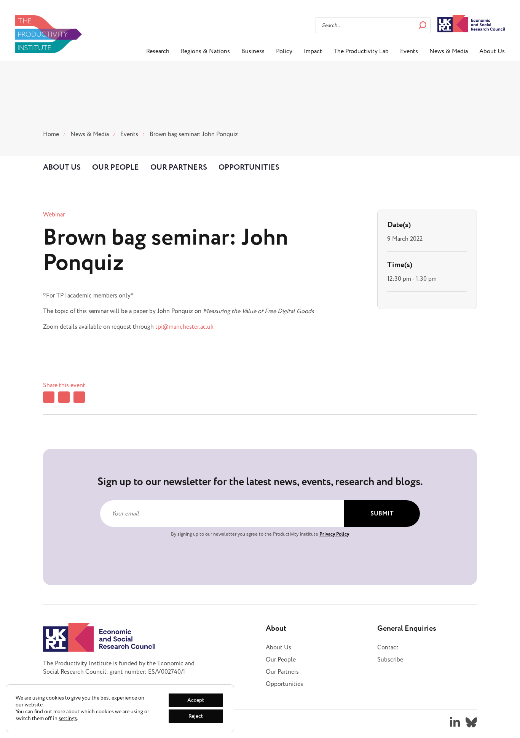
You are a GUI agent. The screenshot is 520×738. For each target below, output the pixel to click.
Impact (313, 51)
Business (253, 51)
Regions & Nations (205, 51)
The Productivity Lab (361, 51)
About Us (492, 51)
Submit (382, 513)
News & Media (448, 51)
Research (157, 51)
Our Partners (178, 167)
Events (409, 51)
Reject (195, 716)
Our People (115, 167)
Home (51, 134)
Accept (195, 700)
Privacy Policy (334, 534)
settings (68, 718)
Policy (284, 51)
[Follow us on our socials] (455, 722)
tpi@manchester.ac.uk (184, 327)
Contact (388, 647)
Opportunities (249, 167)
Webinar (54, 214)
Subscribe (390, 659)
